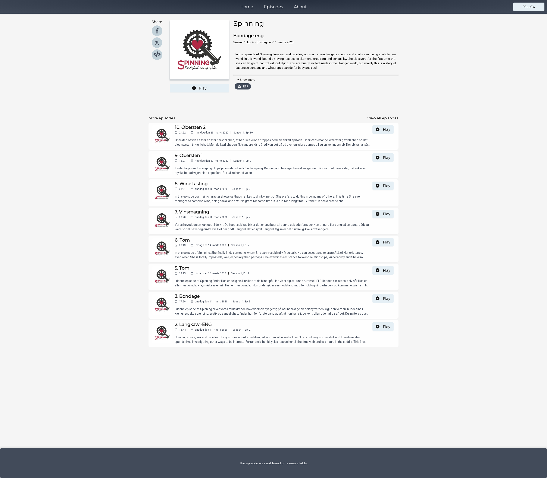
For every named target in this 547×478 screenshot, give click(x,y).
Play (203, 88)
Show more (247, 79)
